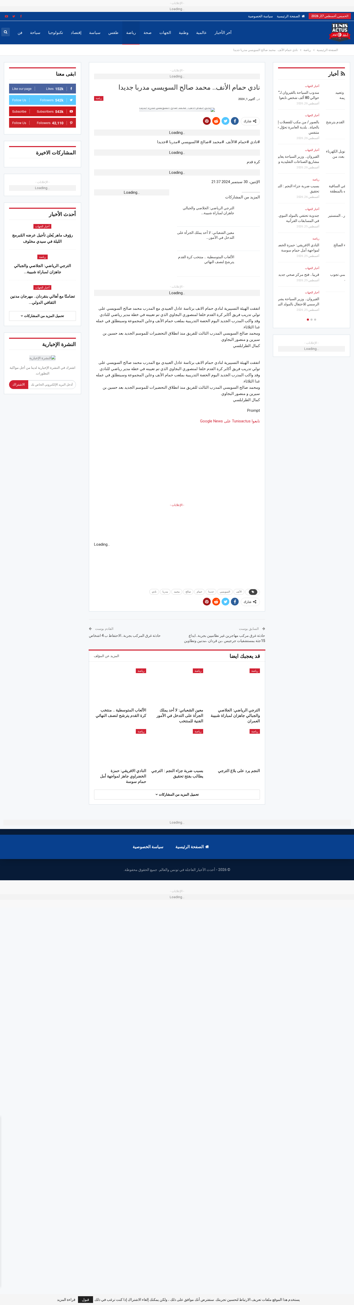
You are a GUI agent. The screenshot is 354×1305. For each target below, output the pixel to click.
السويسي (225, 591)
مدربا (165, 591)
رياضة (131, 32)
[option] (311, 200)
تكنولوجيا (55, 32)
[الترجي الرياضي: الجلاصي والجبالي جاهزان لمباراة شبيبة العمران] (249, 214)
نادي (154, 591)
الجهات (165, 32)
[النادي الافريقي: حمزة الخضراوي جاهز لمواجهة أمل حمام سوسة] (120, 747)
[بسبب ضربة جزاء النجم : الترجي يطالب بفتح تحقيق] (177, 747)
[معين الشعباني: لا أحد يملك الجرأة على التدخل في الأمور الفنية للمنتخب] (249, 238)
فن (20, 32)
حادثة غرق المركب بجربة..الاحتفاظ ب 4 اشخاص (125, 635)
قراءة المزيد (66, 1299)
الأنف (239, 591)
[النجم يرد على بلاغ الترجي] (234, 747)
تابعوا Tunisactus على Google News (230, 421)
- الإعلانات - (177, 505)
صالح (188, 591)
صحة (148, 32)
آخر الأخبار (223, 32)
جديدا (211, 591)
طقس (113, 32)
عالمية (201, 32)
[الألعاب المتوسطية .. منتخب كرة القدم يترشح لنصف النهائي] (249, 263)
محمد (177, 591)
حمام (199, 591)
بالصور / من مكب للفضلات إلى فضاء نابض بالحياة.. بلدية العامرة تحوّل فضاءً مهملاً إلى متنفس (313, 127)
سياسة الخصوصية (260, 16)
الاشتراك (18, 384)
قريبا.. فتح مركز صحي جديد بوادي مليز (316, 274)
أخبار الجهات (42, 226)
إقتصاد (76, 32)
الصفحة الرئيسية (288, 16)
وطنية (183, 32)
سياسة (95, 32)
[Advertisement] (177, 460)
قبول (85, 1299)
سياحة (35, 32)
